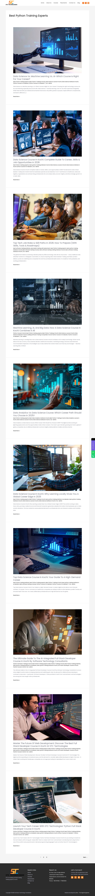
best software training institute (21, 248)
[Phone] (93, 456)
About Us (48, 3)
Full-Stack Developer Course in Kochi (68, 665)
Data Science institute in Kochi (70, 81)
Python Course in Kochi (19, 333)
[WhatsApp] (93, 452)
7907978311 (56, 881)
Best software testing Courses (31, 250)
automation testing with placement (40, 248)
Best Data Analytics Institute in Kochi (39, 418)
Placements (63, 3)
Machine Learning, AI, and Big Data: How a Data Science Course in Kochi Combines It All (47, 329)
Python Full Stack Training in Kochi (22, 664)
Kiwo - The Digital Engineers (82, 892)
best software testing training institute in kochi (52, 250)
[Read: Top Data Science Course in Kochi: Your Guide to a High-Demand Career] (47, 551)
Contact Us (72, 3)
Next (85, 857)
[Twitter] (86, 3)
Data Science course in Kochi (53, 81)
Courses (56, 3)
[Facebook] (83, 3)
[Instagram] (88, 3)
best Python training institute (21, 582)
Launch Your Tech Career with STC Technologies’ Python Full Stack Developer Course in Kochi (47, 827)
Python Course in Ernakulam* (37, 83)
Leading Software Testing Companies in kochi (39, 335)
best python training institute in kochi (39, 165)
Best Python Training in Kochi (37, 81)
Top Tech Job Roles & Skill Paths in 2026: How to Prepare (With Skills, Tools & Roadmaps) (45, 244)
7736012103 (63, 881)
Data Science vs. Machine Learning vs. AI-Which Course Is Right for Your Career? (46, 78)
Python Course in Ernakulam (21, 83)
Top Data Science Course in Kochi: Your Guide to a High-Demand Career (46, 578)
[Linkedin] (82, 877)
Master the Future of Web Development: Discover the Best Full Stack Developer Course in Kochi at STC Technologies (45, 745)
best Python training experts (21, 81)
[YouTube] (79, 877)
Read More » (16, 96)
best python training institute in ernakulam (57, 499)
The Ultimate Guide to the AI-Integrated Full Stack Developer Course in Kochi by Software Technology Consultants (44, 660)
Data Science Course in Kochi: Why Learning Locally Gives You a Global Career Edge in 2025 (46, 495)
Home (42, 3)
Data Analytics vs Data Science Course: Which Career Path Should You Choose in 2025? (47, 414)
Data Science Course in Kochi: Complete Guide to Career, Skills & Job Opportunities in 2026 (46, 161)
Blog (78, 3)
